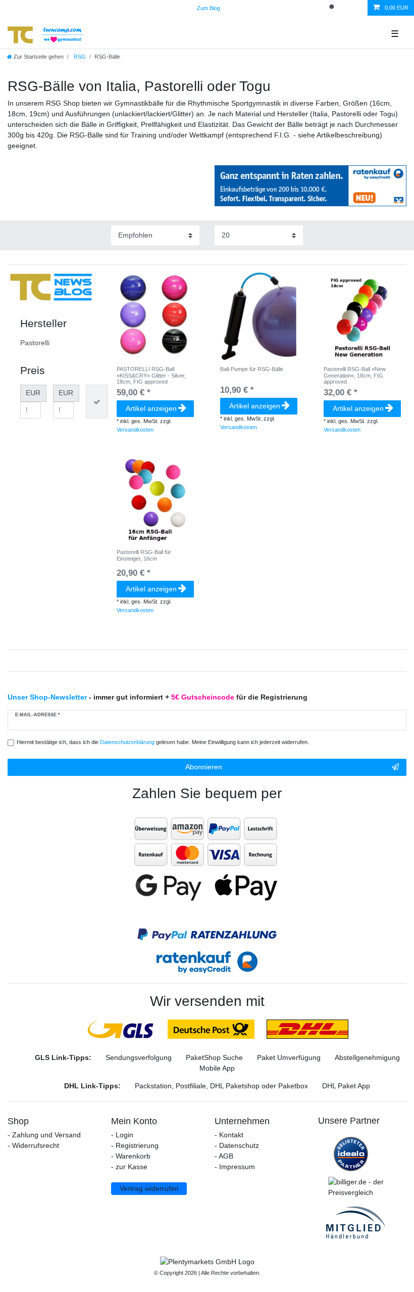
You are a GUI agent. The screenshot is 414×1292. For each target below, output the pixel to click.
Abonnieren (203, 767)
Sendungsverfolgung (139, 1057)
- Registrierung (135, 1145)
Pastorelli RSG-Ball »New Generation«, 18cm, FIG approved (355, 375)
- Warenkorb (130, 1156)
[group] (155, 316)
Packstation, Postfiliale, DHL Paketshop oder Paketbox (221, 1086)
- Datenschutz (237, 1145)
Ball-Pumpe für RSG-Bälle (251, 369)
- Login (122, 1135)
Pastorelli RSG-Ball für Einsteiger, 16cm (144, 555)
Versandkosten (135, 430)
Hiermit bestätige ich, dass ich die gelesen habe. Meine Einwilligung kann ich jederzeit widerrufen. (163, 742)
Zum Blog (208, 8)
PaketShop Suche (214, 1057)
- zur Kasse (129, 1167)
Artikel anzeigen (151, 408)
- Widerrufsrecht (33, 1145)
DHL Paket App (346, 1086)
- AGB (224, 1156)
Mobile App (217, 1068)
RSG (79, 57)
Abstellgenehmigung (367, 1057)
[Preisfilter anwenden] (97, 402)
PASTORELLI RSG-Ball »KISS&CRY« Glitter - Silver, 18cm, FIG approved (151, 375)
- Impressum (235, 1167)
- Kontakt (229, 1135)
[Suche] (333, 8)
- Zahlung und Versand (44, 1135)
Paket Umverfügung (289, 1057)
